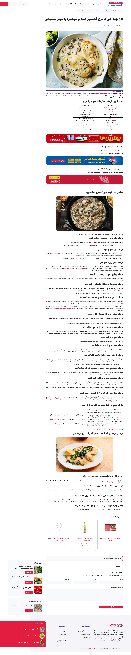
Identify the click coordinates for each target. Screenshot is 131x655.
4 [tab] (77, 551)
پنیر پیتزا (58, 419)
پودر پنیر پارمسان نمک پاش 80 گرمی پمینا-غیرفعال (59, 539)
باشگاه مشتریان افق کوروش (55, 4)
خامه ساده (111, 110)
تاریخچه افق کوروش (71, 4)
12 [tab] (98, 551)
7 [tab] (85, 551)
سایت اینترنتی (66, 579)
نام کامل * (120, 579)
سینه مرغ (113, 121)
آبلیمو (115, 123)
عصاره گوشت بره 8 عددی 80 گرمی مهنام (110, 539)
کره (114, 129)
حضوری (94, 246)
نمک (116, 125)
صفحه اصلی (101, 4)
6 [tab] (82, 551)
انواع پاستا (55, 399)
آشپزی (94, 4)
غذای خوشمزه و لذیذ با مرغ (103, 93)
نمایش (114, 91)
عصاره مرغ (61, 415)
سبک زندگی (87, 4)
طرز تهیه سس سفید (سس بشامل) (64, 308)
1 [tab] (69, 551)
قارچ (116, 108)
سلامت (80, 4)
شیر (56, 415)
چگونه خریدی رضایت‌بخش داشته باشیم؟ (22, 605)
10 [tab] (93, 551)
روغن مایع (109, 129)
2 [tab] (71, 551)
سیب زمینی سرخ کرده (114, 401)
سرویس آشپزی (69, 95)
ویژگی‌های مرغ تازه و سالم (113, 482)
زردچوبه (106, 125)
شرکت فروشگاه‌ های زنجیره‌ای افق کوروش (92, 648)
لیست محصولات (85, 634)
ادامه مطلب (29, 572)
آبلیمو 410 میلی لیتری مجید (85, 538)
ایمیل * (95, 579)
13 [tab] (101, 551)
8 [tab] (87, 551)
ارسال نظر (111, 607)
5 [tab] (79, 551)
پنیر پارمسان (52, 419)
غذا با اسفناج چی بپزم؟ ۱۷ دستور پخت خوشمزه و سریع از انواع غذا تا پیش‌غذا (23, 568)
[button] (8, 25)
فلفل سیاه (112, 125)
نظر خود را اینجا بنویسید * (116, 587)
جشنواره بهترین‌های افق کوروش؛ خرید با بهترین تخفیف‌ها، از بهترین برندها (22, 588)
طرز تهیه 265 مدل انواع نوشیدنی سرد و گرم (22, 577)
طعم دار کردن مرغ (55, 253)
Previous (124, 535)
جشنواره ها (87, 638)
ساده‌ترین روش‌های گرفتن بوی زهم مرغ (74, 268)
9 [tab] (90, 551)
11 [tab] (95, 551)
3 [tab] (74, 551)
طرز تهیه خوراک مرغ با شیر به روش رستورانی (104, 429)
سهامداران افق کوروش (84, 631)
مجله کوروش (59, 95)
